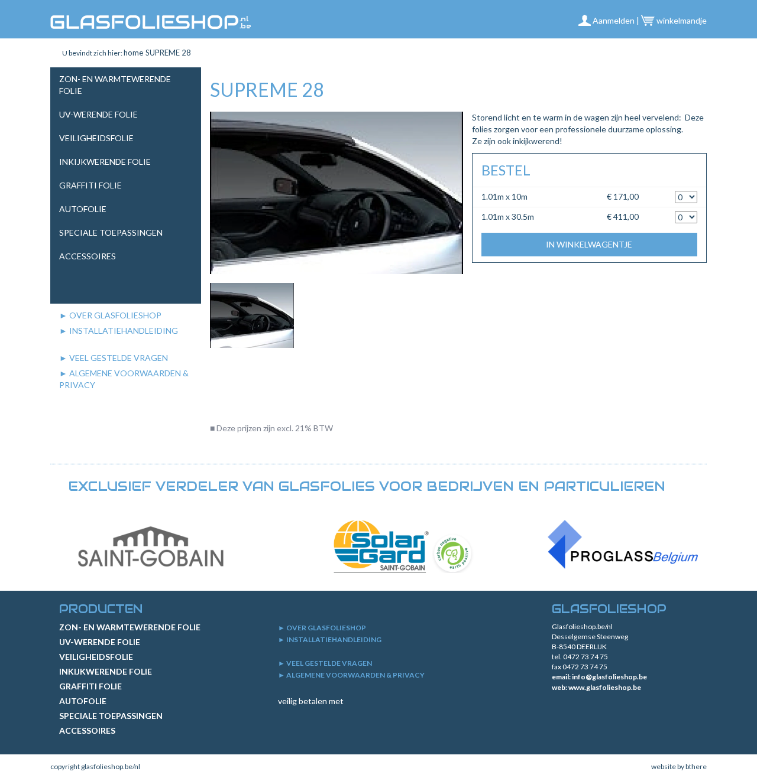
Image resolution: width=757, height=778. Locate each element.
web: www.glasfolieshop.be (596, 687)
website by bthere (679, 766)
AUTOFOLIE (82, 209)
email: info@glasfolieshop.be (599, 676)
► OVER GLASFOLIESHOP (110, 315)
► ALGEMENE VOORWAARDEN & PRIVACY (351, 674)
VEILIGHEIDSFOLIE (96, 138)
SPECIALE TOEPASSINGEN (111, 232)
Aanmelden (613, 20)
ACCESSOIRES (87, 256)
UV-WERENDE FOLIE (98, 114)
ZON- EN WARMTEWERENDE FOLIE (129, 627)
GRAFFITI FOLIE (90, 185)
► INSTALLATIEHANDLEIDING (118, 330)
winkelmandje (681, 20)
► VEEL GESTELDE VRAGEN (113, 358)
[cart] (701, 53)
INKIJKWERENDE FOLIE (105, 162)
